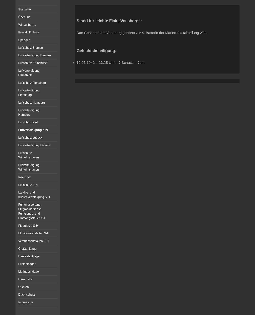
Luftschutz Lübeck (30, 137)
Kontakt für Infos (29, 32)
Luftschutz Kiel (28, 122)
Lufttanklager (26, 264)
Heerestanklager (29, 256)
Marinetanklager (29, 271)
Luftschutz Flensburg (32, 82)
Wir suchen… (27, 24)
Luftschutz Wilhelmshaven (28, 155)
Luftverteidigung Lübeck (34, 145)
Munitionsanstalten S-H (33, 233)
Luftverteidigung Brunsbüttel (29, 73)
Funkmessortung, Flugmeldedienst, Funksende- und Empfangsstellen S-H (32, 211)
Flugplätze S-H (28, 225)
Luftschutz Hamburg (31, 102)
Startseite (24, 9)
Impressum (25, 302)
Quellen (23, 287)
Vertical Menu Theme (164, 86)
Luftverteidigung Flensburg (29, 92)
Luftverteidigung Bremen (34, 55)
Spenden (24, 40)
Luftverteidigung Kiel (33, 130)
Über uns (24, 17)
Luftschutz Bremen (30, 47)
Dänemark (25, 279)
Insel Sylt (24, 177)
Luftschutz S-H (28, 184)
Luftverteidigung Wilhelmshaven (29, 167)
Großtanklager (27, 248)
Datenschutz (26, 294)
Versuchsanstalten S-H (33, 241)
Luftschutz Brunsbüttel (33, 63)
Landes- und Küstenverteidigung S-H (34, 195)
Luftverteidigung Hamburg (29, 112)
